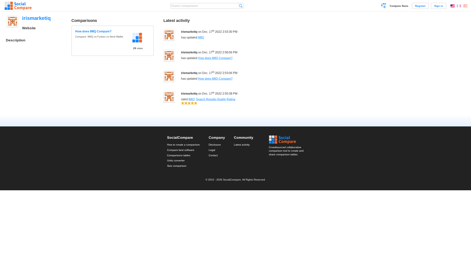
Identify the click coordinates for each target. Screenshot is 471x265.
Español (465, 5)
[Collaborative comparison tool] (18, 6)
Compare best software (180, 150)
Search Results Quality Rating (215, 99)
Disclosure (215, 144)
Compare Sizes (399, 5)
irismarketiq (189, 31)
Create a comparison (383, 6)
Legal (212, 150)
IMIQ (201, 37)
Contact (213, 155)
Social (286, 139)
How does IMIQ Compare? (93, 31)
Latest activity (242, 144)
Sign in (438, 5)
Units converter (176, 160)
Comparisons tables (178, 155)
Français (459, 5)
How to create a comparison (183, 144)
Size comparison (176, 165)
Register (420, 5)
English (452, 5)
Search (240, 6)
